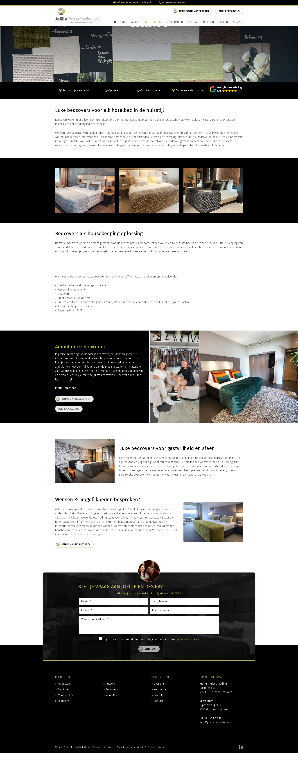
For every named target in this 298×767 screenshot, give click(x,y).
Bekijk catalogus (229, 11)
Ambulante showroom (189, 90)
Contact (158, 701)
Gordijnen (63, 689)
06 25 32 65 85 (165, 530)
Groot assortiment (151, 90)
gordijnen (132, 354)
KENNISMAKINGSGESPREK (194, 11)
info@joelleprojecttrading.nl (134, 2)
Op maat (113, 90)
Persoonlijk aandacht (76, 90)
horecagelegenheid (95, 521)
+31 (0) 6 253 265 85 (173, 2)
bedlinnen (182, 466)
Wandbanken (65, 695)
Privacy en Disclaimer (103, 747)
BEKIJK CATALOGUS (68, 408)
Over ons (159, 683)
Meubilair (111, 695)
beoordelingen (156, 747)
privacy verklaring (188, 639)
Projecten (159, 695)
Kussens (111, 683)
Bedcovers (112, 689)
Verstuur (150, 648)
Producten (63, 683)
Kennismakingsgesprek (75, 398)
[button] (225, 89)
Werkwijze (160, 689)
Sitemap (87, 747)
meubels (116, 354)
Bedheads (63, 701)
